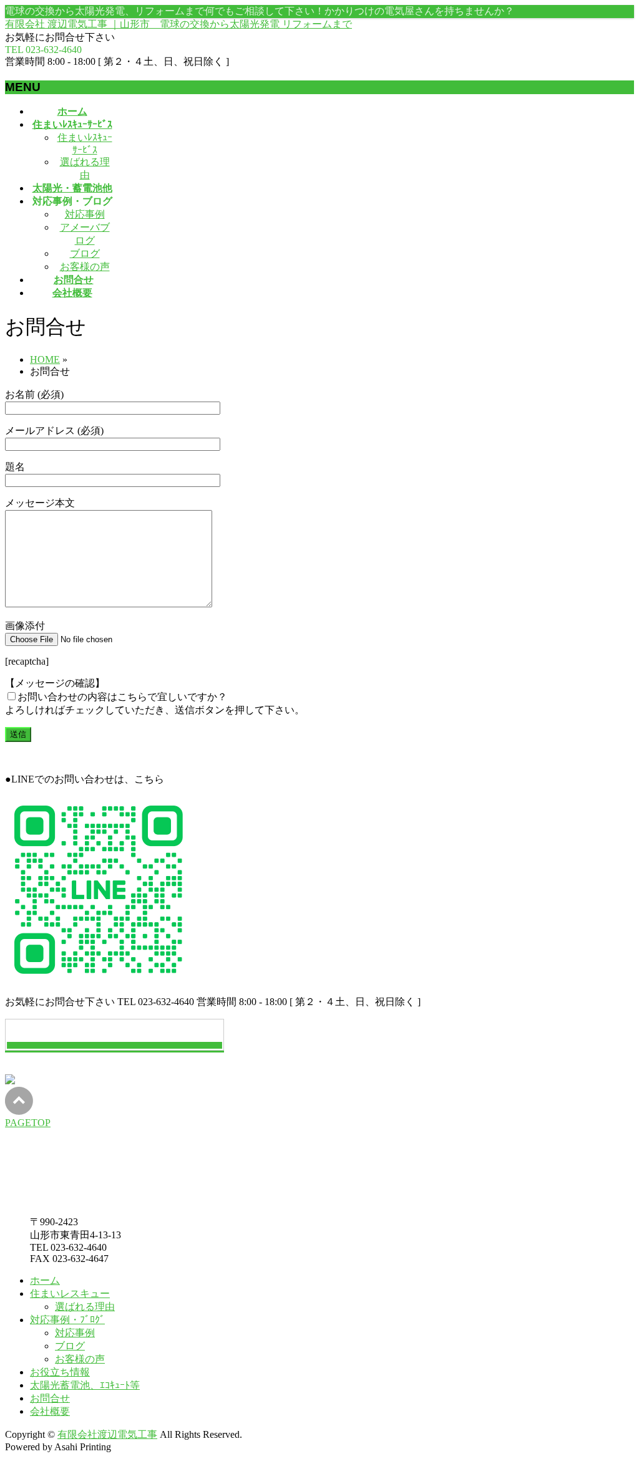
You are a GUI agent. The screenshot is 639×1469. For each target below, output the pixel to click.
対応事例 (85, 214)
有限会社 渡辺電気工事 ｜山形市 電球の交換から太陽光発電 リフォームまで (178, 24)
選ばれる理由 (85, 1306)
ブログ (85, 253)
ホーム (45, 1280)
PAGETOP (28, 1122)
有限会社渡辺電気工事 (107, 1434)
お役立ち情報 (60, 1372)
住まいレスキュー (70, 1293)
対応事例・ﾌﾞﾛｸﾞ (67, 1319)
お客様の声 (85, 266)
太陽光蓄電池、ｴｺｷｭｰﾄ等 (85, 1385)
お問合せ (50, 1398)
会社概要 (50, 1411)
